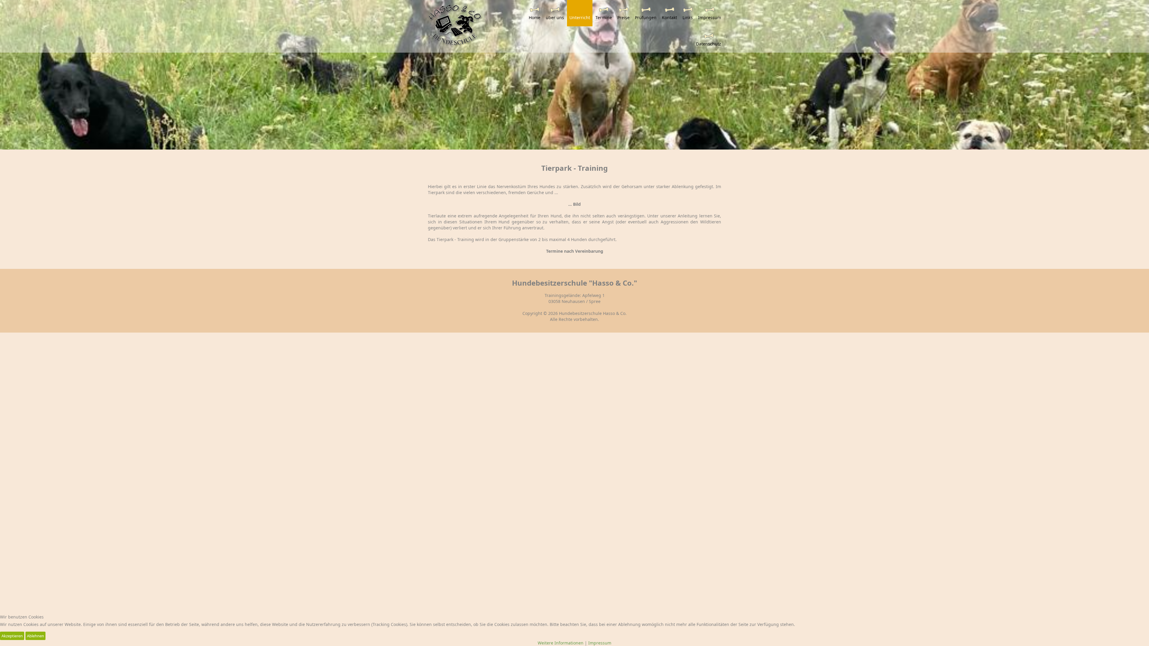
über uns (555, 17)
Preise (623, 17)
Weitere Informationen (560, 643)
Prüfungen (645, 17)
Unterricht (579, 17)
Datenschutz (708, 44)
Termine (603, 17)
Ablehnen (35, 636)
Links (688, 17)
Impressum (709, 17)
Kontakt (669, 17)
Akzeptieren (12, 636)
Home (534, 17)
